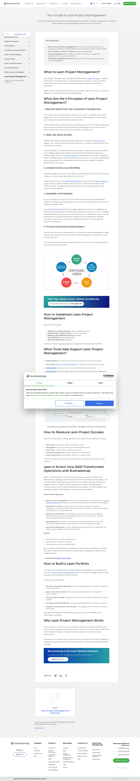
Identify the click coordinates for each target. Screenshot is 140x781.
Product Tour (52, 748)
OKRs (84, 606)
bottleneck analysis (72, 181)
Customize (68, 403)
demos (58, 659)
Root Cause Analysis (12, 54)
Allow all (99, 403)
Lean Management (68, 761)
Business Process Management (68, 758)
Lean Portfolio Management (63, 573)
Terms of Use (95, 749)
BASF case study (64, 558)
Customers (37, 750)
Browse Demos (129, 3)
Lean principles (94, 78)
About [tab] (100, 383)
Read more (39, 728)
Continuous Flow (11, 68)
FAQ (79, 759)
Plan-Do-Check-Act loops (66, 364)
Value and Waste (11, 41)
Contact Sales (106, 3)
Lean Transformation (13, 63)
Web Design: (120, 778)
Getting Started (10, 37)
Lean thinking (64, 344)
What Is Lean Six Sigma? (14, 72)
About (35, 748)
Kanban (65, 767)
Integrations (51, 764)
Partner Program (82, 753)
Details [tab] (70, 383)
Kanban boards (71, 155)
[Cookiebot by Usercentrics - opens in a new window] (105, 376)
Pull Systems (9, 46)
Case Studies (38, 753)
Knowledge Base (53, 770)
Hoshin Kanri (9, 59)
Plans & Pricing (52, 767)
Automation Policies (54, 761)
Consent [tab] (39, 383)
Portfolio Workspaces (52, 751)
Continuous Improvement (15, 50)
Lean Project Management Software (14, 81)
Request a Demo (82, 756)
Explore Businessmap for (65, 303)
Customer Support (83, 750)
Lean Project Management (15, 76)
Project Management (67, 754)
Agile (64, 764)
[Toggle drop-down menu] (29, 37)
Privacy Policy (96, 752)
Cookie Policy (96, 759)
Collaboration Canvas (52, 755)
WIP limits (58, 209)
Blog (35, 756)
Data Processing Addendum (97, 756)
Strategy (65, 748)
